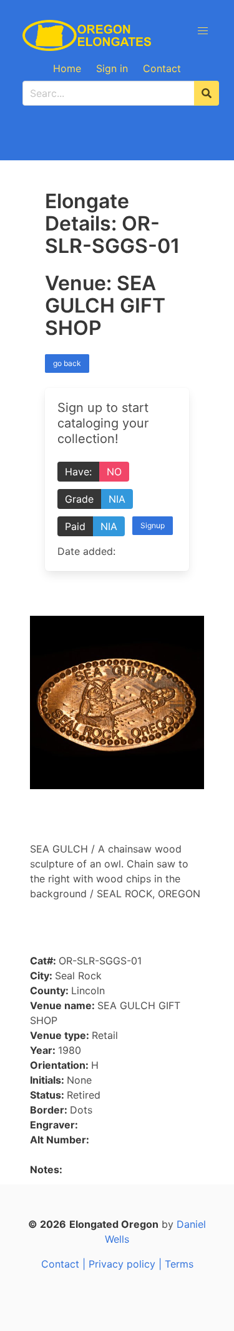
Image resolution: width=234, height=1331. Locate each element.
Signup (152, 525)
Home (67, 68)
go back (67, 363)
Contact (162, 68)
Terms (179, 1264)
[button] (203, 31)
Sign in (112, 68)
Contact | (65, 1264)
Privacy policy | (127, 1264)
